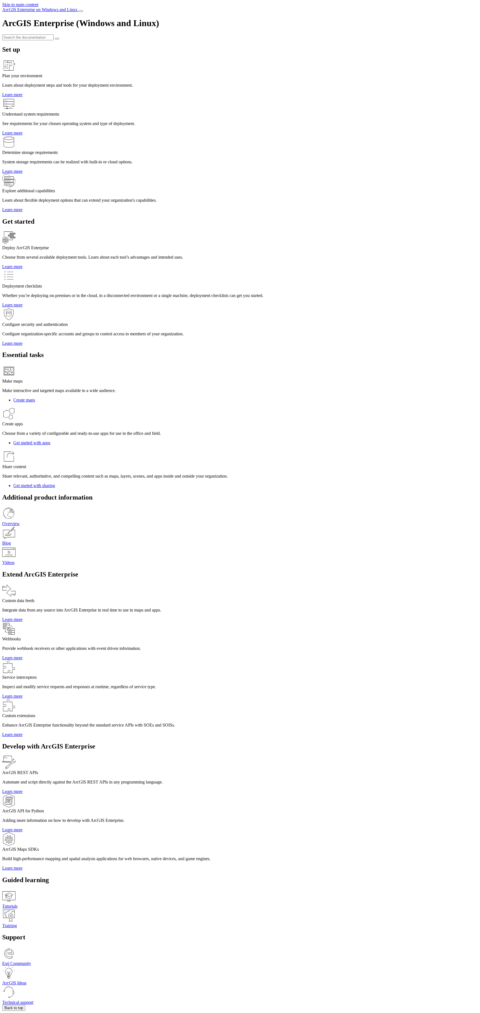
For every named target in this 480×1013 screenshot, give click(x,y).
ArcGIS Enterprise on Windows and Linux (40, 9)
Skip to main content (20, 4)
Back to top (13, 1008)
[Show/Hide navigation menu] (81, 11)
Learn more (12, 94)
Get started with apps (31, 442)
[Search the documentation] (57, 38)
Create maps (24, 400)
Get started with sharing (34, 485)
